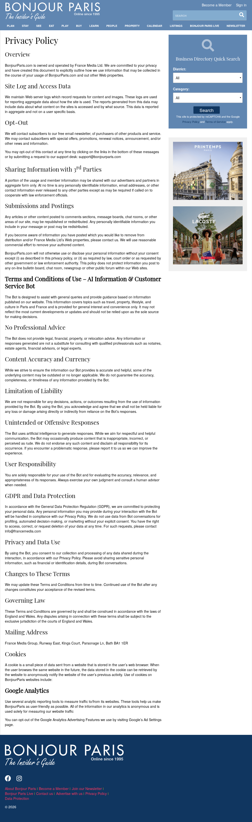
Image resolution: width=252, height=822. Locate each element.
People (111, 26)
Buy (79, 26)
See (38, 26)
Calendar (154, 26)
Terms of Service (215, 122)
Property (132, 26)
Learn (94, 26)
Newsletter (236, 26)
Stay (25, 26)
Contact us (44, 793)
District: (179, 68)
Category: (181, 88)
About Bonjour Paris (20, 788)
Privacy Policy (190, 122)
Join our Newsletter (87, 788)
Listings (176, 26)
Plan (10, 26)
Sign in (241, 4)
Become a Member (217, 4)
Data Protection (17, 798)
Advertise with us (69, 793)
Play (65, 26)
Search (207, 110)
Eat (51, 26)
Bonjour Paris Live (204, 26)
